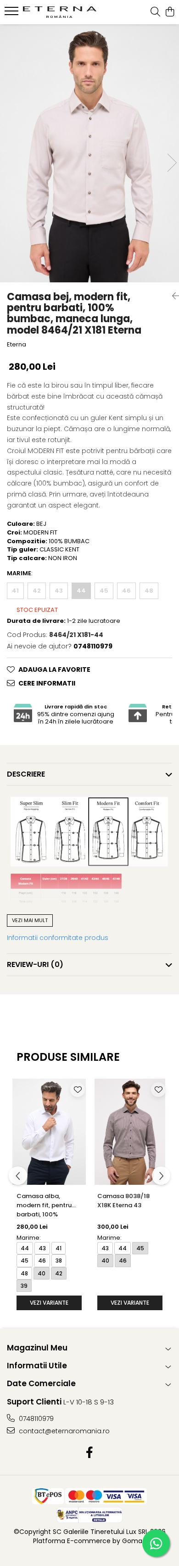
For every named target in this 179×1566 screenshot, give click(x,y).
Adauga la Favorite (54, 669)
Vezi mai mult (30, 920)
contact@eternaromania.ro (63, 1431)
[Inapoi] (172, 296)
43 (59, 590)
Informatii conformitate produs (57, 937)
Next (171, 162)
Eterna (16, 344)
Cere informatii (46, 683)
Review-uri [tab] (35, 964)
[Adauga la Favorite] (77, 1089)
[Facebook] (90, 1453)
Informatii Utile (37, 1365)
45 (104, 590)
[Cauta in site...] (155, 12)
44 (81, 590)
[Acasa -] (59, 12)
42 (37, 590)
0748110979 (35, 1418)
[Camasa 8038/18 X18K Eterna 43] (129, 1132)
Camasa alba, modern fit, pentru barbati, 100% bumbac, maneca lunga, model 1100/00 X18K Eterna (47, 1206)
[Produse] (13, 14)
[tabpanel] (89, 153)
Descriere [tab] (26, 774)
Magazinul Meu (37, 1347)
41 (15, 590)
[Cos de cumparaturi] (169, 12)
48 (149, 590)
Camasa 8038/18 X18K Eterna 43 (123, 1201)
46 (126, 590)
